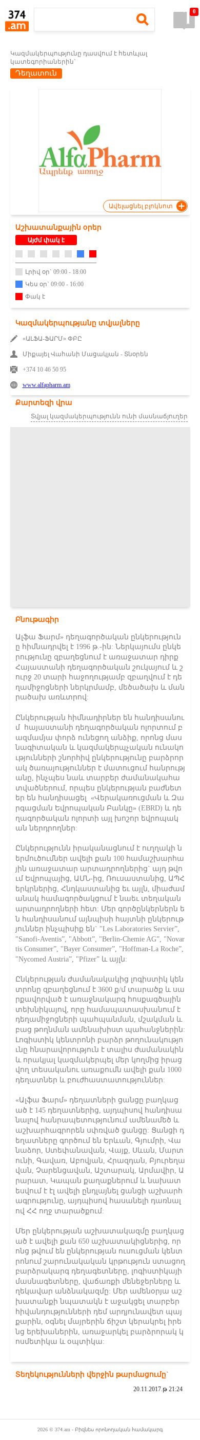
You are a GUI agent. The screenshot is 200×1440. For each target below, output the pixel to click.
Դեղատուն (36, 73)
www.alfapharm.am (46, 385)
